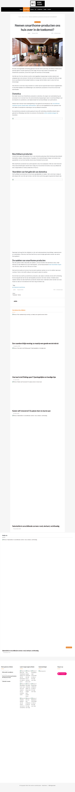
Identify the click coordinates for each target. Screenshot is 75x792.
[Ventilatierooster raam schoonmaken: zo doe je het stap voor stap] (33, 675)
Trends (44, 9)
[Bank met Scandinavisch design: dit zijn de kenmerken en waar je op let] (22, 676)
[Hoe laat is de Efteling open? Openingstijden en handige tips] (37, 361)
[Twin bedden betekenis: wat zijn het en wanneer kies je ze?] (28, 676)
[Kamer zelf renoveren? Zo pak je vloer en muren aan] (37, 395)
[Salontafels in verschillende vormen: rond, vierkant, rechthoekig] (37, 470)
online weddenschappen (50, 113)
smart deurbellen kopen (55, 264)
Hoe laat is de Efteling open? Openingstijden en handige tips (34, 377)
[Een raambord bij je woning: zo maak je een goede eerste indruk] (37, 328)
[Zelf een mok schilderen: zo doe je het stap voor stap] (28, 703)
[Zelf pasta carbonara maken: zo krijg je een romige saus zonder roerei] (28, 690)
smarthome (22, 287)
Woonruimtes (26, 9)
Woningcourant (52, 785)
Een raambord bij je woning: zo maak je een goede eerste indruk (35, 343)
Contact (49, 9)
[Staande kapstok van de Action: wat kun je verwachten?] (22, 703)
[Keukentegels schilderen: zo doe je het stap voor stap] (33, 687)
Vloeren (32, 9)
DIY (35, 9)
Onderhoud (39, 9)
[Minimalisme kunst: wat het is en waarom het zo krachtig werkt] (22, 689)
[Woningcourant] (37, 3)
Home (21, 9)
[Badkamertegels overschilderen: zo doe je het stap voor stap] (33, 702)
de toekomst (15, 287)
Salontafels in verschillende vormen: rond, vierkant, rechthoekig (35, 526)
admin (29, 33)
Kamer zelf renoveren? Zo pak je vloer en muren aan (31, 411)
